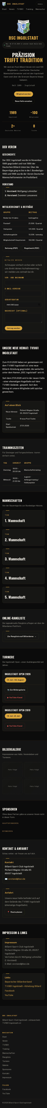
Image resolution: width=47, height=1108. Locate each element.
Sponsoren (6, 1069)
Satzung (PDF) (11, 248)
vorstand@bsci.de (16, 879)
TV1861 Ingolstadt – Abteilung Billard (23, 986)
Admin (40, 4)
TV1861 (20, 9)
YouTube (9, 995)
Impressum (6, 1077)
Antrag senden (13, 328)
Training (29, 9)
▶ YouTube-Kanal (14, 697)
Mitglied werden (23, 94)
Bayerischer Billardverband (18, 982)
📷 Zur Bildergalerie (16, 690)
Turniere (5, 1061)
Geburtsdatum (11, 299)
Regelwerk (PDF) (31, 248)
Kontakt (5, 1073)
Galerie (5, 1065)
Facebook (9, 991)
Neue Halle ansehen (23, 101)
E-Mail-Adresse (13, 288)
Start (4, 9)
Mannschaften (8, 1053)
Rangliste (6, 1057)
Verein (11, 9)
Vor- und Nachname (14, 277)
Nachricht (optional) (16, 311)
